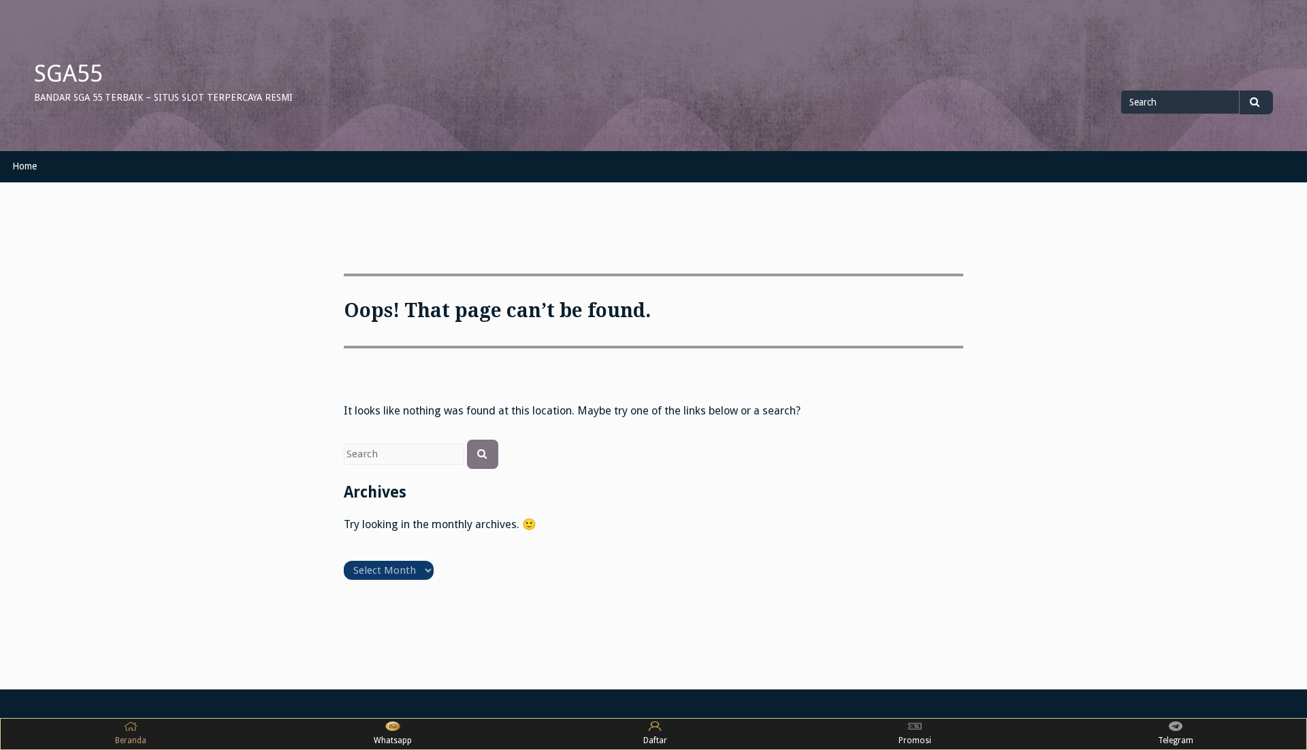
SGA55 (68, 73)
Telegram (1175, 740)
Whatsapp (393, 740)
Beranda (130, 740)
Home (24, 166)
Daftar (655, 740)
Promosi (915, 740)
